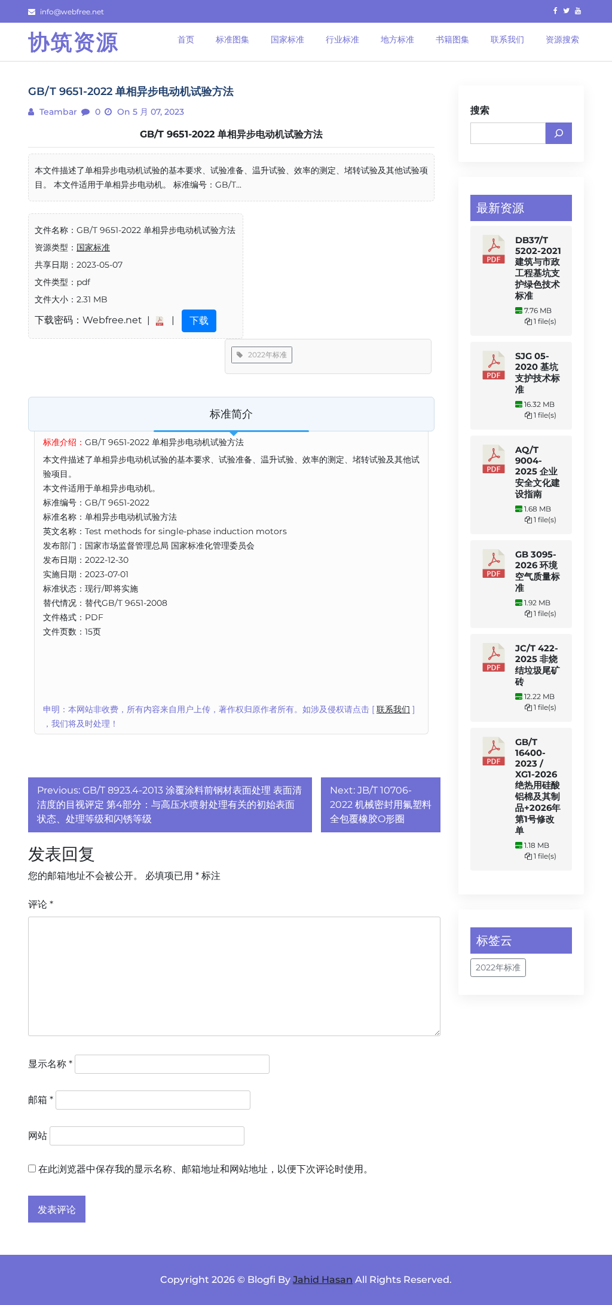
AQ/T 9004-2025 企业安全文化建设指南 (537, 472)
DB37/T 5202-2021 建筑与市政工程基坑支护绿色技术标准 (538, 268)
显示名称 (50, 1064)
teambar (57, 111)
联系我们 (393, 709)
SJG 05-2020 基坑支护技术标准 (537, 373)
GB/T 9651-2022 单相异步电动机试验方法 (231, 134)
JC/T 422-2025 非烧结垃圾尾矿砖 (537, 665)
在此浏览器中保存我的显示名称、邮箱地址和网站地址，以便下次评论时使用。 (205, 1169)
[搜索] (559, 133)
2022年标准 (265, 354)
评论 (40, 904)
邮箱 (40, 1099)
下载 (199, 320)
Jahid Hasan (323, 1279)
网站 (37, 1135)
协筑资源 (73, 42)
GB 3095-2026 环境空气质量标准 (537, 571)
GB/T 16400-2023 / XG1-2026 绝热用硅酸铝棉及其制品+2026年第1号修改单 (538, 786)
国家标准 (93, 247)
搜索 (479, 110)
